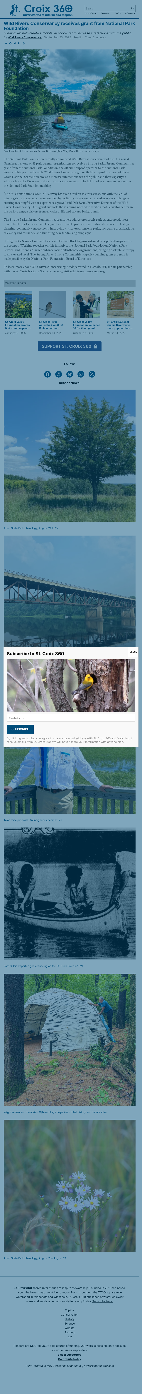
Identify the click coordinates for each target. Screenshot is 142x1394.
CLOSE (133, 651)
